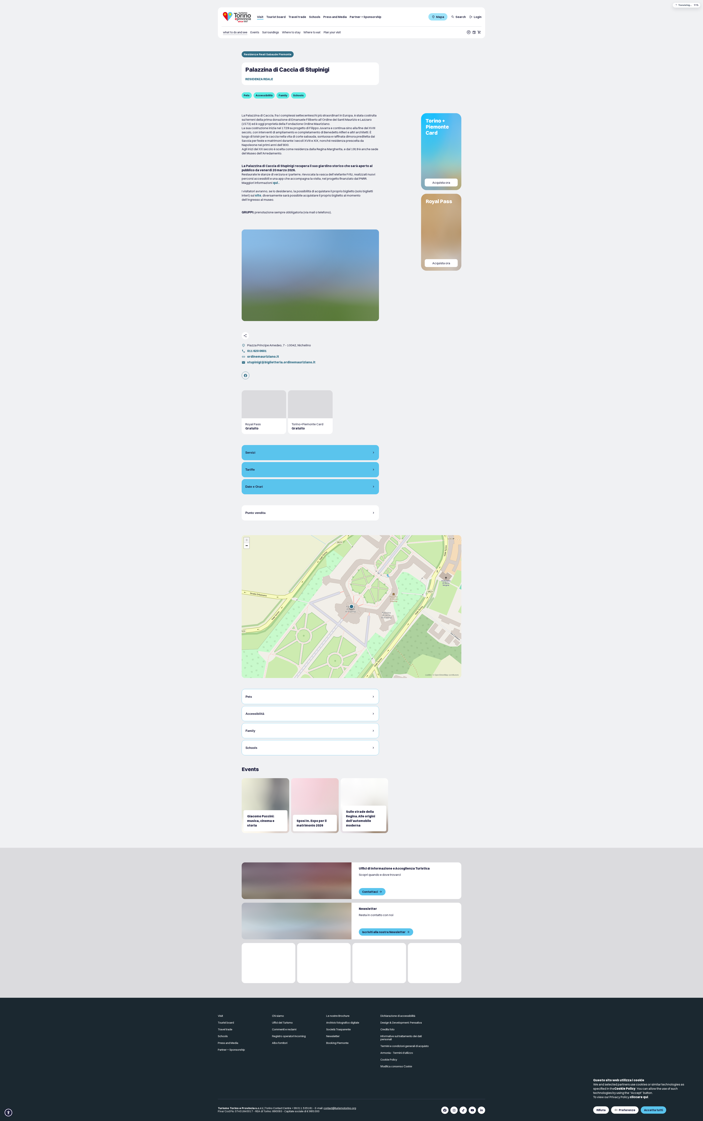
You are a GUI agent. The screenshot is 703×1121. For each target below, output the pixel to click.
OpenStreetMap (441, 675)
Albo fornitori (279, 1043)
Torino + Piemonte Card (437, 127)
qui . (276, 183)
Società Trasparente (338, 1029)
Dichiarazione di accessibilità (397, 1016)
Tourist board (276, 17)
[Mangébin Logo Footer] (324, 963)
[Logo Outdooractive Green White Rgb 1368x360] (435, 963)
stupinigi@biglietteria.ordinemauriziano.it (281, 362)
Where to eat (312, 32)
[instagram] (454, 1110)
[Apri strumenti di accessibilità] (8, 1112)
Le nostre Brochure (337, 1016)
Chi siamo (278, 1016)
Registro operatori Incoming (289, 1036)
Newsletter (333, 1036)
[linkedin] (481, 1110)
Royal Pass (439, 201)
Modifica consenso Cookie (396, 1066)
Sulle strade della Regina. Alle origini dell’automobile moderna (360, 818)
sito (258, 195)
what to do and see (235, 32)
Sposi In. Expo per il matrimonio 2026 (312, 823)
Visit (260, 17)
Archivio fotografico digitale (342, 1022)
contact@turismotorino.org (339, 1108)
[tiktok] (463, 1110)
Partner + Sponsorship (365, 17)
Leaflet (428, 675)
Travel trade (297, 17)
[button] (351, 606)
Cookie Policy (624, 1088)
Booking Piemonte (337, 1043)
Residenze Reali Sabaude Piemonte (267, 54)
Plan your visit (332, 32)
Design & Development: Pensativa (401, 1022)
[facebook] (445, 1110)
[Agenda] (474, 32)
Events (254, 32)
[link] (245, 375)
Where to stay (291, 32)
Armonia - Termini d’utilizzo (396, 1053)
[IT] (468, 32)
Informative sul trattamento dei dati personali (401, 1037)
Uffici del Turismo (282, 1022)
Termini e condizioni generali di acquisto (404, 1046)
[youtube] (472, 1110)
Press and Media (335, 17)
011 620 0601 (257, 351)
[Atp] (268, 963)
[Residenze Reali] (379, 963)
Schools (314, 17)
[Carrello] (479, 32)
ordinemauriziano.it (263, 356)
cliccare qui (639, 1097)
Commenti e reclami (284, 1029)
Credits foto (387, 1029)
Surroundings (270, 32)
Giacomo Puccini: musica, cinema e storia (260, 820)
